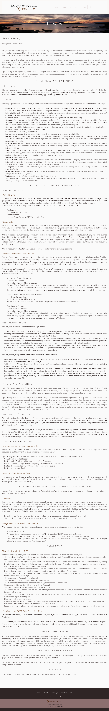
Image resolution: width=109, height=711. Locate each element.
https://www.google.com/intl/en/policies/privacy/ (26, 541)
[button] (60, 674)
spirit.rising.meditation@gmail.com (63, 571)
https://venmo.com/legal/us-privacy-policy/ (59, 518)
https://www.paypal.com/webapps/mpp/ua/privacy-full (64, 516)
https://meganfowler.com (59, 55)
